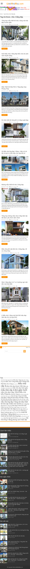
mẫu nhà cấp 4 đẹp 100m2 (10, 392)
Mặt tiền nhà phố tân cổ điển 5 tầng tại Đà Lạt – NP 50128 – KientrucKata (18, 554)
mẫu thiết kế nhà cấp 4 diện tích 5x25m (14, 403)
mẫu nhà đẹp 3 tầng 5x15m (12, 399)
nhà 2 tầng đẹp (8, 405)
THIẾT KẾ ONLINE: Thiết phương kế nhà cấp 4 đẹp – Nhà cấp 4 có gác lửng (18, 509)
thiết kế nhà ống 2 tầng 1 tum (22, 414)
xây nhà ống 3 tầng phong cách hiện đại (14, 419)
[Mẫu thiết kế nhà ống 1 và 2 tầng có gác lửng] (3, 435)
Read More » (4, 48)
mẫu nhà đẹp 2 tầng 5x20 (17, 396)
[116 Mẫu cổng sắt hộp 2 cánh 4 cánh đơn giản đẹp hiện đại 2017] (3, 447)
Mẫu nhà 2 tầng (13, 24)
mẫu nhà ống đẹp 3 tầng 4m (11, 402)
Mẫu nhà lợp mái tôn (23, 394)
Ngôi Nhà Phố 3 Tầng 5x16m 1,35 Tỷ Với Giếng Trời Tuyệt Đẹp (17, 525)
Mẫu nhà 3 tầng (10, 381)
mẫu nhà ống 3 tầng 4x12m (12, 400)
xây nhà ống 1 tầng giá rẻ (21, 418)
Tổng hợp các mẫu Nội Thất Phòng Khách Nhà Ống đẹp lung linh (18, 548)
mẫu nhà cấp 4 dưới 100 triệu (16, 386)
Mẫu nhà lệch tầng (13, 394)
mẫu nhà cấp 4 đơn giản (20, 388)
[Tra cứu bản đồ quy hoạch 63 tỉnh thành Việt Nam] (15, 8)
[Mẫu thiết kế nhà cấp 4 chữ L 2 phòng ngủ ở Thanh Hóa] (3, 472)
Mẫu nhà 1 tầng (13, 122)
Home (1, 14)
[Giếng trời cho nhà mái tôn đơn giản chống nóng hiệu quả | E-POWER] (3, 452)
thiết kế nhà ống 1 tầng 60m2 (14, 413)
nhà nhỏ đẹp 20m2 (21, 409)
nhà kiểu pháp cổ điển (23, 407)
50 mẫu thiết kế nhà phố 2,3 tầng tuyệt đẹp (15, 120)
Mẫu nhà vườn (8, 396)
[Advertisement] (15, 364)
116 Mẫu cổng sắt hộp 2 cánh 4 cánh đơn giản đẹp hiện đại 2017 (17, 446)
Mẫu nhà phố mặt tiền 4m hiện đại (16, 536)
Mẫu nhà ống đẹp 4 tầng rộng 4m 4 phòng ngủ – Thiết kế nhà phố (18, 486)
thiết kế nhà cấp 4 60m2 (16, 412)
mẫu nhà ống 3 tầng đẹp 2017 (24, 400)
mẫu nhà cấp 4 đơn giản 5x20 (14, 390)
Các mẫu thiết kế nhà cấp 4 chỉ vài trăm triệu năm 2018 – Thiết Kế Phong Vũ (17, 498)
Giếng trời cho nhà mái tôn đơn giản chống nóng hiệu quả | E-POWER (18, 451)
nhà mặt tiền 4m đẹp (8, 409)
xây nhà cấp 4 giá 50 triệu (10, 418)
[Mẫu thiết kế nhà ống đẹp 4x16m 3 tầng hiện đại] (3, 441)
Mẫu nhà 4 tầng (8, 384)
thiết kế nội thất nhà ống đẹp (11, 416)
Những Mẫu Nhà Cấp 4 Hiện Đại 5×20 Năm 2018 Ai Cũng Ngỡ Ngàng (18, 503)
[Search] (24, 351)
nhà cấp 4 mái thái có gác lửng (11, 407)
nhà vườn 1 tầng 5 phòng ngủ (14, 410)
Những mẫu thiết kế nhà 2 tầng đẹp (13, 184)
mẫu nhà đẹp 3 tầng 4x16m (14, 396)
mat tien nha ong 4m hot (7, 380)
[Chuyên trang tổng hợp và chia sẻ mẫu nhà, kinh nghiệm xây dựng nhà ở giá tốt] (15, 3)
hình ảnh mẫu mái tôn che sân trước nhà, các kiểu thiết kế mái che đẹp (18, 457)
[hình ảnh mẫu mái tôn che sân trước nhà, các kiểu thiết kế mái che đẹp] (3, 458)
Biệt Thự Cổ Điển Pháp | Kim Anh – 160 (17, 491)
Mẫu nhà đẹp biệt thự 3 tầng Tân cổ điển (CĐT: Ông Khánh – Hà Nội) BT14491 (17, 559)
